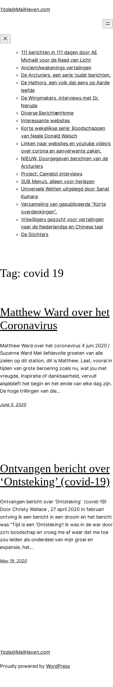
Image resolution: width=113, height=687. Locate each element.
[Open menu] (107, 24)
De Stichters (34, 234)
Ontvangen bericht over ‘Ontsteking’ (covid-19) (55, 475)
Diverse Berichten (40, 113)
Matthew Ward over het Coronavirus (55, 319)
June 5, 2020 (13, 404)
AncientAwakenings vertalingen (56, 67)
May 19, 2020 (13, 560)
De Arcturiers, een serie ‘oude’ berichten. (66, 75)
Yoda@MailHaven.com (25, 9)
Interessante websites (45, 120)
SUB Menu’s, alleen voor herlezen (58, 181)
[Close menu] (5, 39)
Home (67, 113)
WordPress (58, 666)
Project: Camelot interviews (51, 174)
